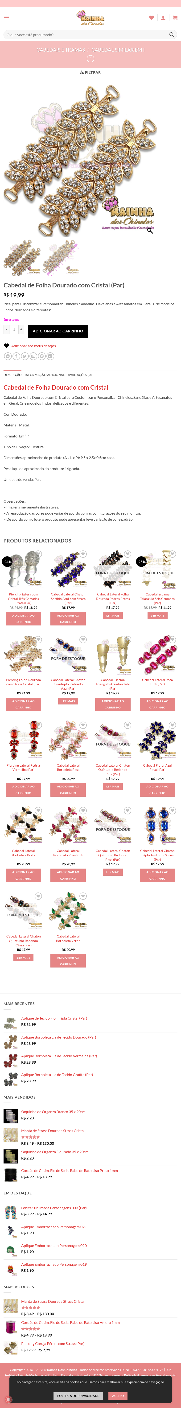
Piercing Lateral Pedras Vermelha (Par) (24, 767)
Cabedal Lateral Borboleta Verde (68, 938)
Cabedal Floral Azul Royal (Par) (157, 767)
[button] (6, 17)
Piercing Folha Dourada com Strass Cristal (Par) (23, 682)
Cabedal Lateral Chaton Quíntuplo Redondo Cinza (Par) (23, 940)
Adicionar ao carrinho (58, 331)
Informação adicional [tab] (45, 375)
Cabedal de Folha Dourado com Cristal (56, 387)
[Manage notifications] (8, 1399)
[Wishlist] (151, 17)
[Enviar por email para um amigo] (33, 356)
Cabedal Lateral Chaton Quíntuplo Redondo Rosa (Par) (113, 855)
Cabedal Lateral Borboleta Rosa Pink (68, 853)
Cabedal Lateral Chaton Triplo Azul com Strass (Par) (157, 855)
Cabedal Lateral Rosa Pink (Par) (157, 682)
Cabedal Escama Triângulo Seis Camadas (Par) (157, 598)
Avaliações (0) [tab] (80, 375)
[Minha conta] (163, 17)
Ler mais (112, 615)
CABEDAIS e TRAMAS (61, 50)
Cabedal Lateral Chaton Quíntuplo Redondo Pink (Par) (113, 769)
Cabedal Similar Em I (117, 50)
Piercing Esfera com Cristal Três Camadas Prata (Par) (23, 598)
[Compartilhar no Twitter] (25, 356)
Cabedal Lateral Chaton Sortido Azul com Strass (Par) (68, 598)
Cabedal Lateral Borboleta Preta (23, 853)
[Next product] (90, 58)
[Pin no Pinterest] (42, 356)
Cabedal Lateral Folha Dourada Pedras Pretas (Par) (113, 598)
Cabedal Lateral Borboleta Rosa (68, 767)
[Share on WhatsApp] (8, 356)
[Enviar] (172, 34)
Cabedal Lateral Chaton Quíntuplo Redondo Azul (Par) (68, 684)
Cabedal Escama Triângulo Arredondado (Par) (113, 684)
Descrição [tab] (12, 375)
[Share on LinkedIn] (50, 356)
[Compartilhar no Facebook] (16, 356)
